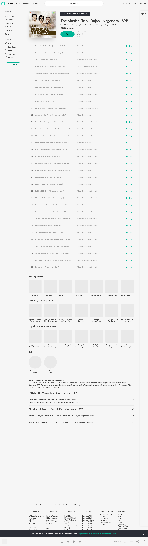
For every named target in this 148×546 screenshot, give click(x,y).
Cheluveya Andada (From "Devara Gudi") (49, 87)
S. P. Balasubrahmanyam (51, 321)
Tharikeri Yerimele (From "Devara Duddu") (49, 232)
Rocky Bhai (96, 345)
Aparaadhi (35, 295)
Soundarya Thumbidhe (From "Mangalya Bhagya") (52, 253)
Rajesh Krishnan (33, 528)
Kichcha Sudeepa (51, 518)
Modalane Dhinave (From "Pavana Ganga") (49, 198)
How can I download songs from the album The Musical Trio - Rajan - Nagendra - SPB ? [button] (61, 422)
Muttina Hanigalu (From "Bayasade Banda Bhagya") (52, 163)
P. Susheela (94, 219)
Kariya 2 (81, 345)
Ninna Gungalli (66, 345)
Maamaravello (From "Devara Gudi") (47, 80)
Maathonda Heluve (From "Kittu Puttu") (48, 177)
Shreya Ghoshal (33, 524)
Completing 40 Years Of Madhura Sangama (65, 295)
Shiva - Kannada (87, 530)
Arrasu (50, 345)
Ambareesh (50, 520)
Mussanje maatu (69, 528)
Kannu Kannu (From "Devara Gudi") (47, 267)
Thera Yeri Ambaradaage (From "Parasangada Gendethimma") (56, 246)
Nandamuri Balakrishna (53, 522)
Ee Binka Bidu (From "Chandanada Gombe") (49, 191)
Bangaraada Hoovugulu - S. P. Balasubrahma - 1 (96, 295)
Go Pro (35, 3)
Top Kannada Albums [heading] (69, 512)
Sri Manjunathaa (50, 319)
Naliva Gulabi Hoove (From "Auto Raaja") (49, 53)
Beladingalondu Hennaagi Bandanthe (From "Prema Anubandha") (57, 205)
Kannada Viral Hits (88, 526)
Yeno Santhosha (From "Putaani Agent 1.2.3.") (50, 212)
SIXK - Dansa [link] (104, 518)
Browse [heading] (49, 528)
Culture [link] (120, 516)
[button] (123, 4)
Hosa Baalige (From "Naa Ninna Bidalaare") (49, 94)
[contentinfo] (81, 528)
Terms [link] (120, 526)
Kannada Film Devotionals (35, 319)
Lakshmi (49, 524)
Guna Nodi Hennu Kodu (71, 526)
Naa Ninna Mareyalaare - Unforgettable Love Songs (127, 295)
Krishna (127, 345)
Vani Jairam (95, 108)
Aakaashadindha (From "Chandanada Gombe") (50, 115)
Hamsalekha (32, 526)
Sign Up (143, 3)
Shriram (81, 319)
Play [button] (67, 34)
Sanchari (67, 530)
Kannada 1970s (87, 528)
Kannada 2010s (87, 518)
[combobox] (74, 3)
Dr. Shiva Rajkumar (34, 530)
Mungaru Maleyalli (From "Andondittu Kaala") (70, 520)
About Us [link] (121, 514)
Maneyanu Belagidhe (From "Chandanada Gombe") (52, 136)
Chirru (66, 524)
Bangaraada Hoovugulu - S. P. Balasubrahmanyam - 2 (111, 295)
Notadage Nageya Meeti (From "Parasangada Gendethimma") (56, 170)
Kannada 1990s (87, 524)
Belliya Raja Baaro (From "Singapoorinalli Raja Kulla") (53, 260)
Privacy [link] (126, 526)
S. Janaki (83, 25)
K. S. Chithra (32, 520)
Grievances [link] (121, 530)
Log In (135, 3)
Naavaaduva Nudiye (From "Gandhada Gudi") (50, 66)
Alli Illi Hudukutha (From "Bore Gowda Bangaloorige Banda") (55, 219)
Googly (96, 319)
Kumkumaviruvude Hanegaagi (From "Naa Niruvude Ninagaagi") (56, 142)
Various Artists (35, 321)
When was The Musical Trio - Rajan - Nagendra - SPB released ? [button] (52, 399)
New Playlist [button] (14, 65)
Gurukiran (81, 321)
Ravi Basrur (111, 321)
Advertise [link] (121, 524)
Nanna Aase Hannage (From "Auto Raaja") (49, 122)
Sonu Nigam (32, 518)
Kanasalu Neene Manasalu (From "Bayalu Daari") (51, 108)
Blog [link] (119, 518)
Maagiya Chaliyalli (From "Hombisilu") (48, 225)
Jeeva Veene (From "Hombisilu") (46, 60)
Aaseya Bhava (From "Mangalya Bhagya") (49, 184)
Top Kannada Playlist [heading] (87, 512)
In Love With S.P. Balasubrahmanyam (81, 295)
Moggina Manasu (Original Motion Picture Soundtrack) (65, 319)
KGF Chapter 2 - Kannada (111, 319)
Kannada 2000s (87, 522)
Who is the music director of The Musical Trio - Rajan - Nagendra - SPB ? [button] (56, 409)
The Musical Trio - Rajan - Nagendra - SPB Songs (65, 505)
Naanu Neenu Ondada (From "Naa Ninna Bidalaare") (52, 129)
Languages (122, 3)
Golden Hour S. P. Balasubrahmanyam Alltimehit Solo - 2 (50, 295)
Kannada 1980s (87, 516)
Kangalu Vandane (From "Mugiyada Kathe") (49, 156)
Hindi (117, 5)
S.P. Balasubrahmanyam (71, 25)
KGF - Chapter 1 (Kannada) (127, 319)
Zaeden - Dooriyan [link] (106, 514)
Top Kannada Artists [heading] (34, 512)
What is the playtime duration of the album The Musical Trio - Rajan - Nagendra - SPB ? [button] (61, 416)
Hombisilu (67, 516)
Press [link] (120, 522)
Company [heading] (121, 511)
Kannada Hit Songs (88, 520)
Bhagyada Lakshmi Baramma (35, 345)
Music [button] (18, 3)
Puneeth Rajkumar (52, 516)
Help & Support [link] (123, 528)
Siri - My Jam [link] (104, 520)
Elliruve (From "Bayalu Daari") (45, 101)
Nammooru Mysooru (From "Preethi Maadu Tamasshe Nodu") (56, 239)
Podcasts (26, 3)
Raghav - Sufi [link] (104, 516)
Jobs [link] (119, 520)
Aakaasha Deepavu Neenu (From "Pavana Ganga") (52, 73)
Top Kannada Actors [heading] (51, 512)
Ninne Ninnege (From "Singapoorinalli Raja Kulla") (52, 149)
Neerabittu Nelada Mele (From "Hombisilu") (50, 46)
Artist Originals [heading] (106, 511)
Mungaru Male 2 (111, 345)
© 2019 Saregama (67, 28)
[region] (81, 505)
